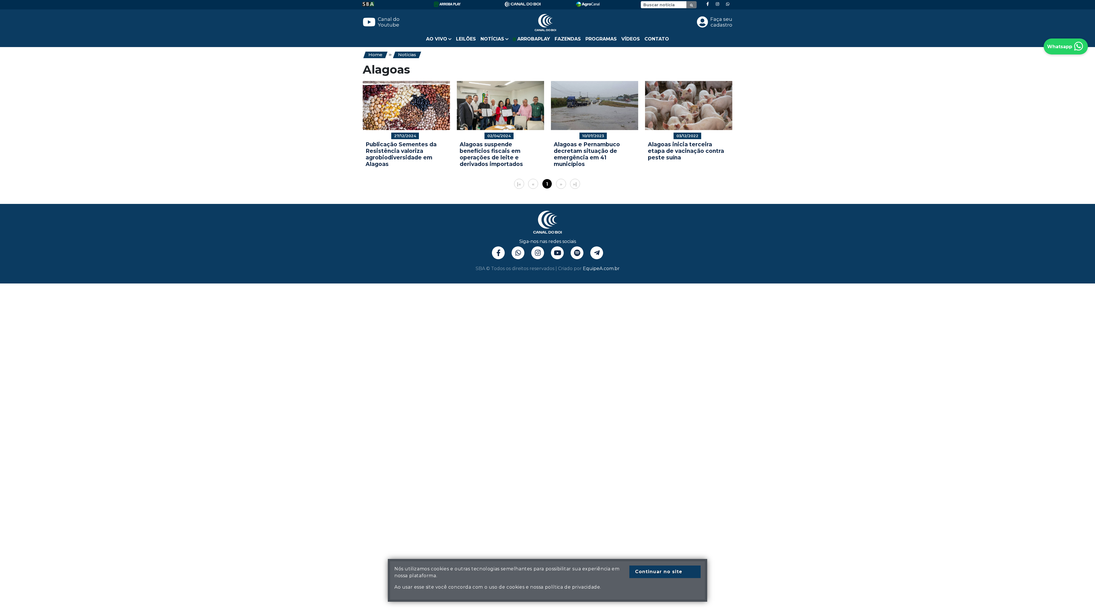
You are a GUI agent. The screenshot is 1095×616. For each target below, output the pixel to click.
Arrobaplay (533, 39)
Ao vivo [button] (436, 39)
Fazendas (568, 39)
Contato (656, 39)
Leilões (466, 39)
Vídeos (630, 39)
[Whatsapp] (727, 4)
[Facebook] (707, 4)
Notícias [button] (492, 39)
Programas (601, 39)
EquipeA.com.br (601, 268)
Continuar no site (658, 571)
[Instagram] (717, 4)
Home (375, 54)
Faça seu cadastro (721, 22)
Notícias (407, 54)
